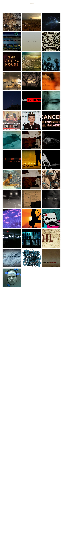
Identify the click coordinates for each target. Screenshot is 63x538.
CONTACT (6, 3)
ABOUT (4, 3)
